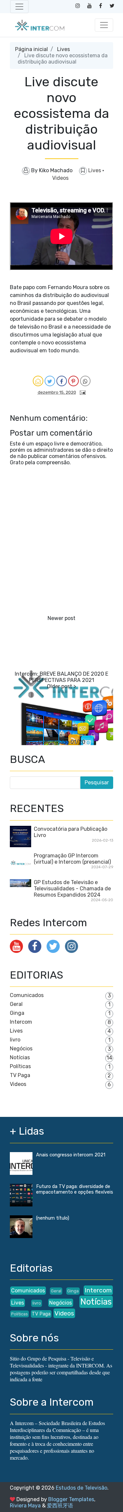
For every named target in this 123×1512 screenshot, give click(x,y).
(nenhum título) (52, 1218)
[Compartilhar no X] (50, 381)
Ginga (17, 1013)
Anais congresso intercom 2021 (70, 1155)
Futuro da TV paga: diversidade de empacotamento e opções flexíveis (74, 1189)
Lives (63, 49)
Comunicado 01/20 (61, 742)
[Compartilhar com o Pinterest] (73, 381)
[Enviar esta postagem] (81, 392)
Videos (60, 178)
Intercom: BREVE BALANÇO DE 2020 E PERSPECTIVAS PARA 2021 (61, 677)
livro (15, 1040)
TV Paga (20, 1075)
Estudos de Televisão (81, 1488)
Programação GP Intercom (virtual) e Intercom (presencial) (72, 858)
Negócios (21, 1048)
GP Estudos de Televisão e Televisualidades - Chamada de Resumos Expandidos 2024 (72, 888)
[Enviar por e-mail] (38, 381)
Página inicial (31, 49)
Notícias (20, 1057)
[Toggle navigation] (19, 6)
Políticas (20, 1066)
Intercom (21, 1022)
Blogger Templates (71, 1499)
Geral (16, 1004)
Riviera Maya (25, 1505)
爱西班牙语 (60, 1505)
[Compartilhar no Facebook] (61, 381)
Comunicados (27, 995)
